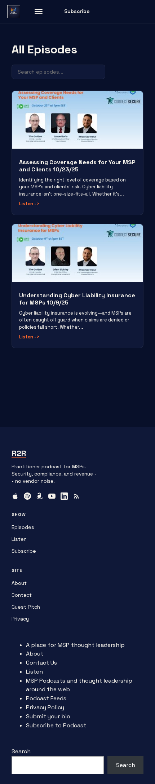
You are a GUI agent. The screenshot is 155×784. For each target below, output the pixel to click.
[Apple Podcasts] (15, 496)
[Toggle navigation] (38, 11)
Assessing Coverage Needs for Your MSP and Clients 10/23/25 (77, 166)
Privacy (20, 619)
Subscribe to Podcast (56, 725)
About (19, 583)
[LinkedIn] (64, 496)
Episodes (23, 527)
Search (21, 751)
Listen (29, 204)
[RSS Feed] (76, 496)
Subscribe (77, 11)
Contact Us (41, 662)
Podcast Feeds (46, 698)
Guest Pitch (26, 607)
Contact (22, 595)
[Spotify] (27, 496)
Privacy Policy (45, 707)
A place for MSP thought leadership (75, 645)
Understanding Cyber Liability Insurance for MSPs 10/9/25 (77, 299)
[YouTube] (52, 496)
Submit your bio (48, 716)
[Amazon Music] (39, 496)
